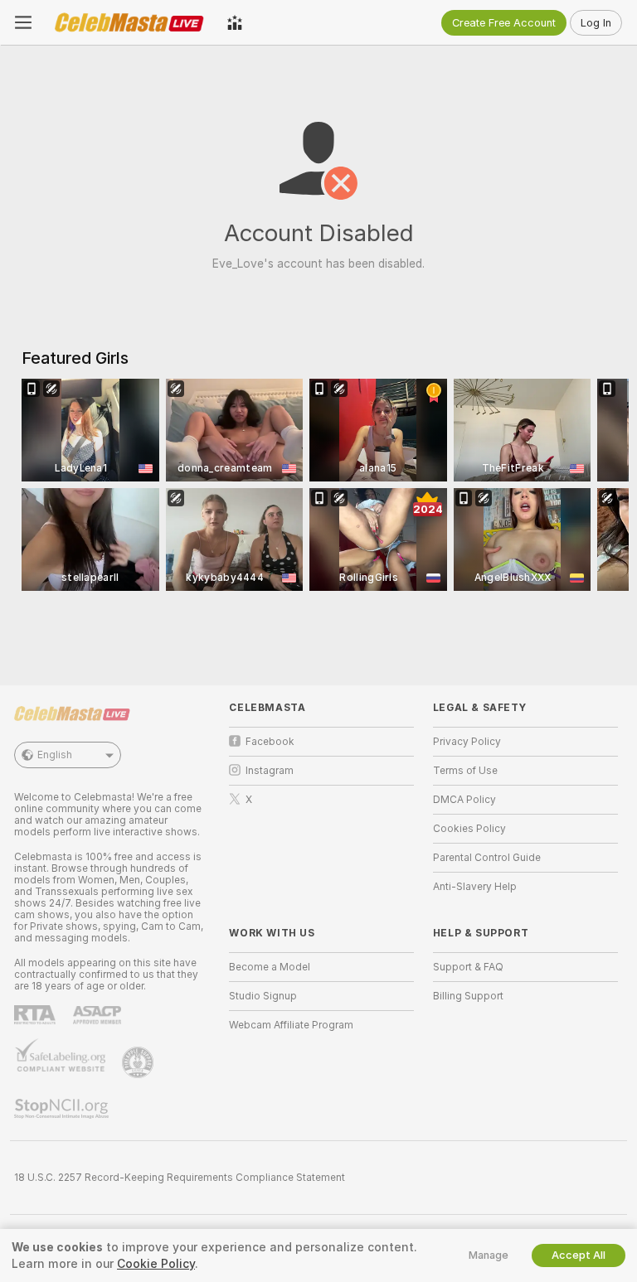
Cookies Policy (469, 829)
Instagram (270, 770)
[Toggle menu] (23, 22)
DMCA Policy (464, 799)
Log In (596, 23)
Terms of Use (465, 770)
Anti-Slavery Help (475, 887)
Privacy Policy (467, 741)
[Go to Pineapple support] (139, 1062)
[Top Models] (234, 22)
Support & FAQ (468, 967)
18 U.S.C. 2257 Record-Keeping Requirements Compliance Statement (179, 1177)
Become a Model (269, 967)
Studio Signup (263, 996)
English (54, 755)
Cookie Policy (156, 1263)
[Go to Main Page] (129, 22)
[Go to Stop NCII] (63, 1109)
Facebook (270, 741)
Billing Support (468, 996)
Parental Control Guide (487, 858)
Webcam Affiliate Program (291, 1025)
